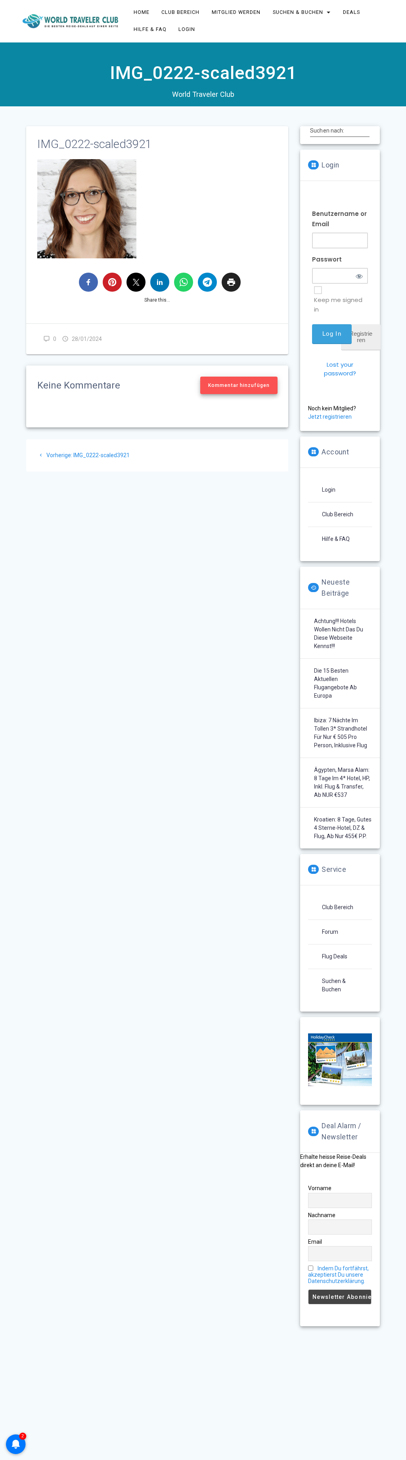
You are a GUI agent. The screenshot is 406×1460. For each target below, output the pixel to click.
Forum (330, 932)
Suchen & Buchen (334, 985)
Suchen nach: (327, 130)
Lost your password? (340, 368)
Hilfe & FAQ (336, 539)
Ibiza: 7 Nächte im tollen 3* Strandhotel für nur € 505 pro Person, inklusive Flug (340, 732)
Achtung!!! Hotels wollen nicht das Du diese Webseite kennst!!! (338, 633)
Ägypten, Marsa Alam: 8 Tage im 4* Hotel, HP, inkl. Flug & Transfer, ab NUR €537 (342, 782)
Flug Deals (334, 956)
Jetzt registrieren (330, 417)
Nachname (321, 1215)
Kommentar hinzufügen (239, 385)
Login (328, 490)
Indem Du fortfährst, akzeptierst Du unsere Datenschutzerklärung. (338, 1274)
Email (315, 1242)
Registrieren (360, 336)
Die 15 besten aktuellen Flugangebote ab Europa (335, 683)
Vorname (319, 1188)
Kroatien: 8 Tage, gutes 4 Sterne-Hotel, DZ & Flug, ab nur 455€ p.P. (343, 827)
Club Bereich (337, 514)
